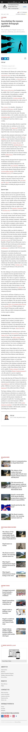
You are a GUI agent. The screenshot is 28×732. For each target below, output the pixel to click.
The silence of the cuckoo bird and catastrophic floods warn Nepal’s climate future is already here (9, 535)
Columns (3, 17)
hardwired (3, 388)
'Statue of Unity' (5, 335)
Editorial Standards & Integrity (7, 673)
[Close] (1, 6)
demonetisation (15, 333)
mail (7, 58)
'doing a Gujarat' (14, 369)
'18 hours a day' (19, 265)
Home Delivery (4, 684)
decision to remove (5, 240)
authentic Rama (8, 306)
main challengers (5, 384)
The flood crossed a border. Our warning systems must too (8, 554)
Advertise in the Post (5, 696)
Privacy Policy (4, 677)
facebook (2, 58)
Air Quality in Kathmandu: (21, 14)
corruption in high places (7, 109)
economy (5, 107)
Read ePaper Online (6, 661)
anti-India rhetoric (18, 145)
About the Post (4, 669)
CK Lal (3, 62)
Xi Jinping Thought (16, 143)
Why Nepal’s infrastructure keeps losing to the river (8, 574)
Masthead (3, 671)
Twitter (2, 706)
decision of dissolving (8, 90)
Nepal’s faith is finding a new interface (7, 611)
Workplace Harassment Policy (7, 675)
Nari (11, 716)
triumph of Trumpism (17, 208)
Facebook (3, 708)
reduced (20, 287)
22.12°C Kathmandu (23, 12)
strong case (14, 128)
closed (7, 182)
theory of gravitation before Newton (17, 304)
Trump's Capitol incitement (18, 371)
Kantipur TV (16, 716)
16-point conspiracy (18, 98)
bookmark (25, 58)
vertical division (21, 79)
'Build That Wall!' (19, 328)
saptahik (5, 716)
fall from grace (6, 210)
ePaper (2, 685)
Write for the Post (4, 692)
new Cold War (14, 165)
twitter (5, 58)
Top (26, 726)
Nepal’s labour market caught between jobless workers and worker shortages (8, 632)
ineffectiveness (9, 154)
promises (8, 173)
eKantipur (2, 716)
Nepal (8, 716)
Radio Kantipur (13, 716)
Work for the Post (4, 698)
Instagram (3, 710)
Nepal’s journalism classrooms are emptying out (8, 602)
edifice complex (16, 337)
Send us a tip (3, 700)
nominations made (5, 117)
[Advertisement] (14, 442)
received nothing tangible (7, 171)
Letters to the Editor (5, 694)
